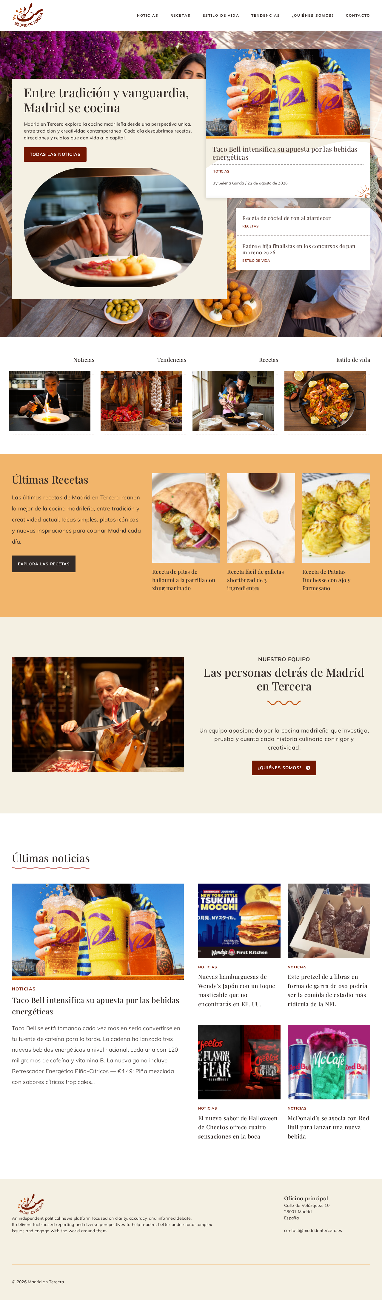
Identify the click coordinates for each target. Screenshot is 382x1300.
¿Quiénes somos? (313, 15)
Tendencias (265, 15)
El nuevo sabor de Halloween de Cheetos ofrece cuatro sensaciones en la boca (238, 1127)
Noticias (147, 15)
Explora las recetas (44, 563)
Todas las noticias (55, 154)
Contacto (358, 15)
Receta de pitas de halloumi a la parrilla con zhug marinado (183, 579)
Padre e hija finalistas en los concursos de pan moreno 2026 (298, 249)
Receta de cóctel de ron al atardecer (286, 217)
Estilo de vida (221, 15)
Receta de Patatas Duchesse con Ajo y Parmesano (326, 579)
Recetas (180, 15)
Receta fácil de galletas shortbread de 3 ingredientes (255, 579)
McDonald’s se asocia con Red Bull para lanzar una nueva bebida (328, 1127)
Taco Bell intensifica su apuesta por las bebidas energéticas (284, 152)
